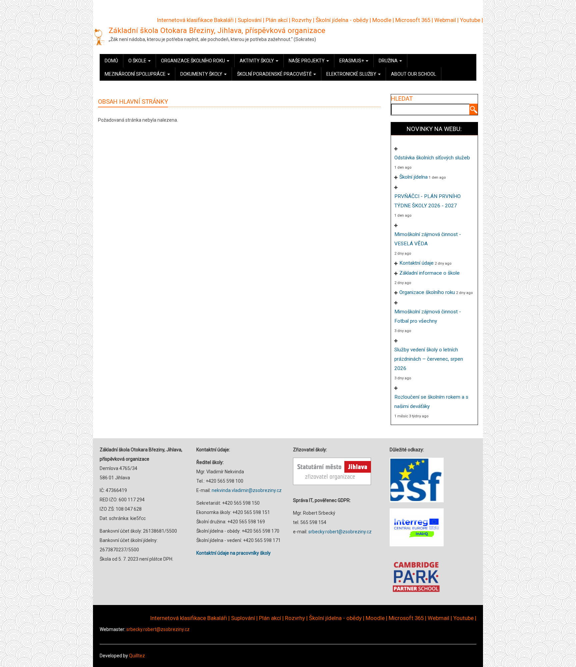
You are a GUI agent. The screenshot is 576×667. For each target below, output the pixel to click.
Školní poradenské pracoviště (275, 74)
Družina (389, 60)
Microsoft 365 (412, 20)
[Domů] (98, 36)
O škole (137, 60)
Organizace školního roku (193, 60)
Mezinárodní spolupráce (136, 74)
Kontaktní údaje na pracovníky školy (233, 553)
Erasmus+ (352, 60)
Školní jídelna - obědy (342, 20)
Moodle (381, 20)
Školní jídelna (413, 177)
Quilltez (137, 655)
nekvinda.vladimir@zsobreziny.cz (247, 490)
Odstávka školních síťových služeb (432, 158)
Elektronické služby (351, 74)
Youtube (470, 20)
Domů (111, 60)
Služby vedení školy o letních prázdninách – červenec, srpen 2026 (428, 359)
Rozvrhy (302, 20)
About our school (413, 74)
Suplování (250, 20)
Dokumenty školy (201, 74)
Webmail (445, 20)
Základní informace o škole (429, 273)
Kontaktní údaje (416, 263)
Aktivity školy (257, 60)
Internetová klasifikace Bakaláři (195, 20)
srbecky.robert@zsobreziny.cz (340, 531)
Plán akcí (277, 20)
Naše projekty (307, 60)
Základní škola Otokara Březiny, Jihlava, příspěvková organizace (217, 30)
